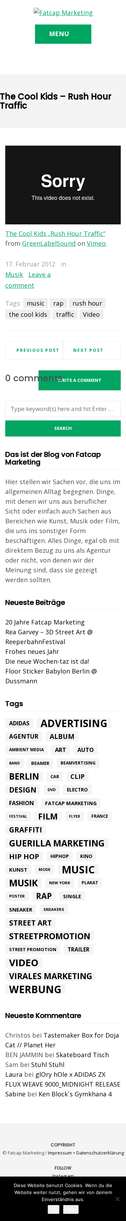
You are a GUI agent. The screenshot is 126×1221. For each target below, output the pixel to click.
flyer (74, 816)
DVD (52, 789)
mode (44, 869)
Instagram (63, 1176)
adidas (19, 723)
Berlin (24, 776)
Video (91, 314)
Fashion (21, 803)
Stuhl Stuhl (47, 1064)
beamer (40, 763)
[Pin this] (115, 264)
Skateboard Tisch (82, 1055)
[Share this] (85, 264)
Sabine (15, 1094)
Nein (71, 1209)
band (14, 763)
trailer (79, 949)
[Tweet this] (95, 264)
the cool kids (28, 314)
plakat (90, 883)
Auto (85, 750)
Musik (14, 274)
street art (30, 923)
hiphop (59, 856)
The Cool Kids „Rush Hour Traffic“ (55, 233)
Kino (86, 856)
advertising (74, 723)
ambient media (26, 750)
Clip (77, 776)
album (62, 736)
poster (17, 896)
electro (77, 790)
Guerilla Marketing (57, 843)
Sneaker (20, 909)
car (54, 776)
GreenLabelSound (49, 243)
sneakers (53, 909)
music (35, 303)
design (22, 790)
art (60, 750)
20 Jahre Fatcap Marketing (45, 622)
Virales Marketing (50, 976)
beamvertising (78, 763)
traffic (65, 314)
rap (58, 303)
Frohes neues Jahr (32, 651)
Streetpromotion (49, 936)
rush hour (87, 303)
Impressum (60, 1153)
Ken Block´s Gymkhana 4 (75, 1094)
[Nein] (117, 1198)
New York (59, 882)
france (99, 816)
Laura (13, 1074)
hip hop (24, 856)
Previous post (37, 350)
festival (18, 816)
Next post (88, 350)
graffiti (25, 830)
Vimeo (96, 243)
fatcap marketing (71, 803)
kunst (18, 869)
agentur (23, 736)
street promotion (32, 949)
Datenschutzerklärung (100, 1153)
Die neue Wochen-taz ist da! (47, 661)
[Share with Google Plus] (105, 264)
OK (53, 1209)
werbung (35, 989)
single (72, 896)
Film (48, 816)
